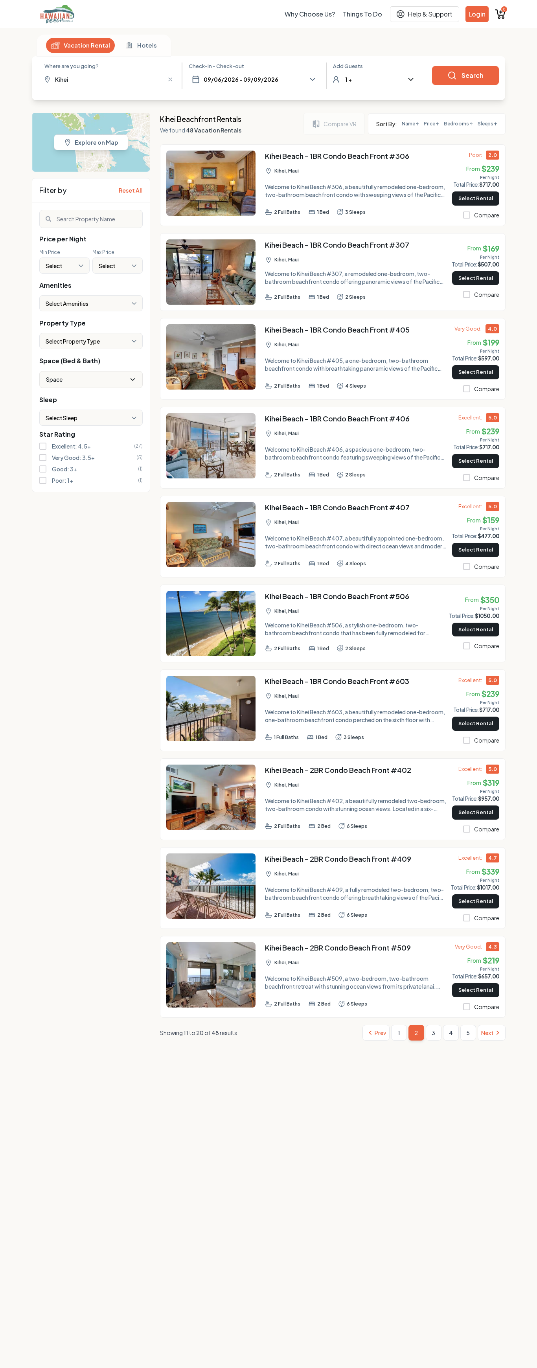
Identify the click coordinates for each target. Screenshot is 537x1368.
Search (473, 75)
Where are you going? (71, 66)
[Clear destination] (170, 79)
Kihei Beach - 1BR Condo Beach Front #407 (337, 507)
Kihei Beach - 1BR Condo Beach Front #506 (337, 596)
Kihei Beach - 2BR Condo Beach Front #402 (338, 769)
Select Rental (475, 198)
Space (54, 379)
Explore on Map (96, 142)
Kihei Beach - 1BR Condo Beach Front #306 (337, 155)
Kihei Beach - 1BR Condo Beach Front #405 (337, 329)
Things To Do (362, 14)
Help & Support (430, 14)
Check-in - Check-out (216, 66)
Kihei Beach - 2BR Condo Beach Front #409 (338, 858)
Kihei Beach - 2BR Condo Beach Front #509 (338, 947)
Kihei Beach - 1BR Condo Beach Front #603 (337, 681)
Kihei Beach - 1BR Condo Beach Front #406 (337, 418)
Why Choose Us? (310, 14)
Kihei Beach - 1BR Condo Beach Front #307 (337, 244)
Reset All (131, 190)
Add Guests (348, 66)
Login (477, 14)
